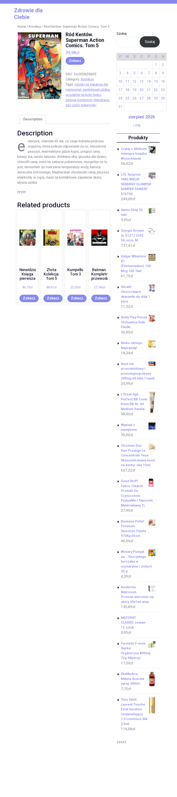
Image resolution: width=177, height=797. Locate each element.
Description (32, 119)
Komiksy (35, 26)
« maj (136, 125)
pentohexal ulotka (96, 90)
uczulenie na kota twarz (83, 95)
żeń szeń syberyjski (81, 105)
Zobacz (75, 61)
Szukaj (121, 33)
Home (21, 26)
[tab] (33, 119)
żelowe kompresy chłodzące (87, 100)
